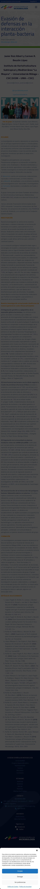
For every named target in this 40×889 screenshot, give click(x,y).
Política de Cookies (13, 886)
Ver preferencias (20, 882)
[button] (37, 850)
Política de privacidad (25, 886)
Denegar (20, 876)
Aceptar (20, 871)
